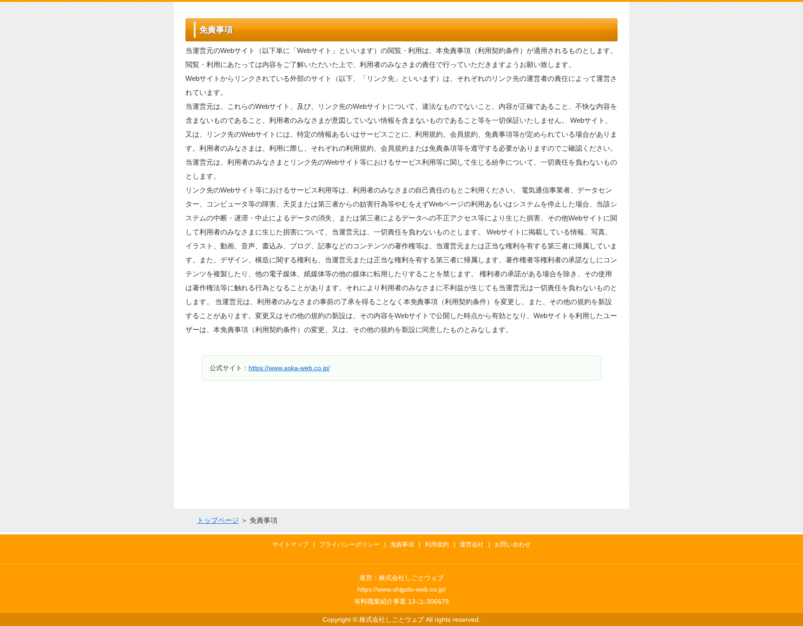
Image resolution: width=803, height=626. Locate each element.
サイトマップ (290, 544)
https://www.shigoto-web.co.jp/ (401, 589)
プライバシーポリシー (349, 544)
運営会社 (472, 544)
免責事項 (402, 544)
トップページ (218, 520)
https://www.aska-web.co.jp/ (289, 368)
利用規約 (437, 544)
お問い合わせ (512, 544)
